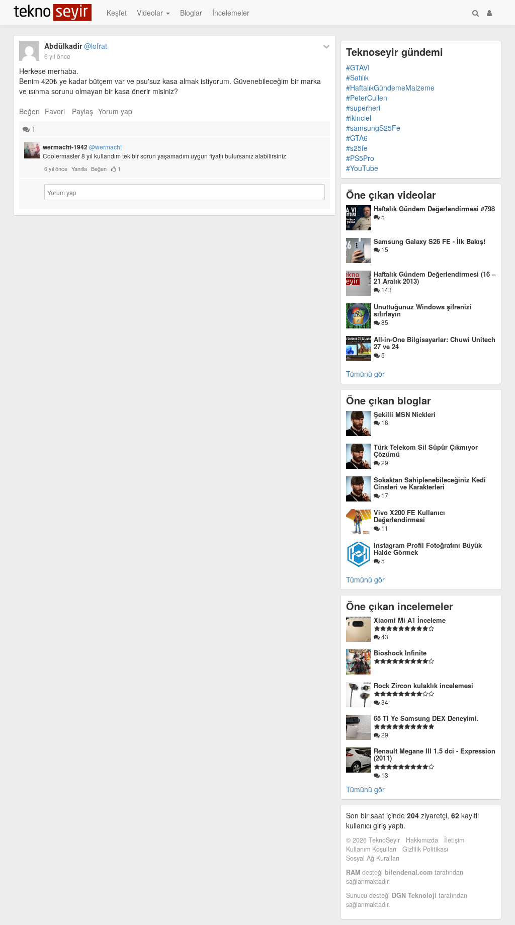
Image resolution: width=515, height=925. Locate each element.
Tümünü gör (365, 374)
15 (384, 249)
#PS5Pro (360, 158)
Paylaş (82, 111)
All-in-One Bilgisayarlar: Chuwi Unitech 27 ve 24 (434, 342)
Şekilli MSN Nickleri (405, 414)
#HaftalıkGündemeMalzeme (390, 87)
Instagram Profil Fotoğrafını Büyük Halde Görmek (428, 548)
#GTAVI (358, 67)
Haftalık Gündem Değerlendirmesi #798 (434, 208)
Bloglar (191, 13)
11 (384, 528)
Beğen (29, 111)
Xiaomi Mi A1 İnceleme (410, 620)
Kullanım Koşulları (371, 849)
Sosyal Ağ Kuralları (372, 858)
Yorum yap (115, 111)
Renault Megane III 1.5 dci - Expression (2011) (434, 754)
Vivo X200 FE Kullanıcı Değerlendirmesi (409, 516)
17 (384, 495)
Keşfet (117, 13)
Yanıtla (79, 168)
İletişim (454, 840)
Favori (55, 111)
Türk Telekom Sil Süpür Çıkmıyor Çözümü (426, 450)
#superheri (363, 108)
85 (384, 322)
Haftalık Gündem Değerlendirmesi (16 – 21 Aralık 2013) (434, 277)
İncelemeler (230, 13)
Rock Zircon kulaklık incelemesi (423, 685)
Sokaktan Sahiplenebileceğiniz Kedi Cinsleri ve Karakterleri (430, 483)
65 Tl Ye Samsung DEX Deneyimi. (426, 718)
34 (384, 702)
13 (384, 775)
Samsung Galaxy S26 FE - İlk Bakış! (429, 241)
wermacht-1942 (82, 146)
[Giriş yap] (489, 12)
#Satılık (357, 77)
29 (384, 462)
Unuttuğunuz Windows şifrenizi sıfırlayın (423, 310)
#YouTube (362, 168)
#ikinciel (358, 118)
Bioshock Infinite (400, 652)
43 (384, 636)
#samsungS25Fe (373, 128)
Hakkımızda (422, 840)
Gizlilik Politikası (425, 849)
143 (386, 289)
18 (384, 422)
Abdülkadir (75, 46)
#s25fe (357, 148)
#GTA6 (357, 138)
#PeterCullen (366, 98)
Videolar (151, 13)
